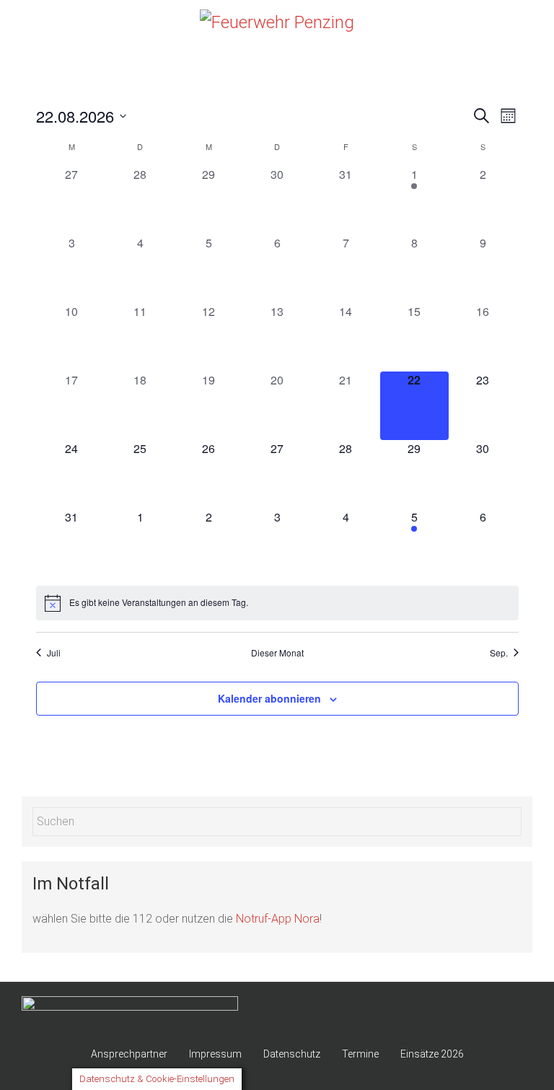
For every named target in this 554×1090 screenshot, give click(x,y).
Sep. (499, 653)
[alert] (277, 603)
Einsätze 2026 (432, 1054)
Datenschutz (291, 1054)
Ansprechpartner (129, 1054)
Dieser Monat (277, 653)
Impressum (215, 1054)
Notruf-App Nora (278, 919)
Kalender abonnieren (269, 698)
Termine (360, 1054)
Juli (54, 653)
